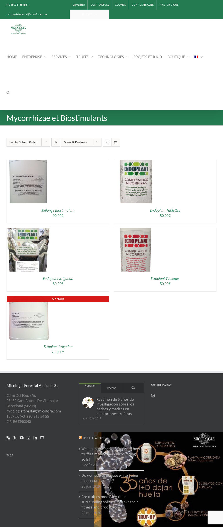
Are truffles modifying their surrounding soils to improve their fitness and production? (109, 502)
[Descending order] (55, 142)
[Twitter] (15, 437)
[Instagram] (28, 437)
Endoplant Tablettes (165, 210)
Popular (90, 385)
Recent (111, 388)
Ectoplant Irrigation (58, 346)
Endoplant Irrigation (58, 278)
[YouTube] (22, 437)
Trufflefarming (94, 438)
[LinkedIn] (35, 437)
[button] (8, 92)
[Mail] (42, 437)
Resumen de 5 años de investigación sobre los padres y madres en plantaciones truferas (115, 406)
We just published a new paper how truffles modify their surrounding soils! (110, 454)
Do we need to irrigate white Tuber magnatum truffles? (110, 478)
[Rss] (8, 437)
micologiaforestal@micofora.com (27, 14)
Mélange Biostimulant (57, 210)
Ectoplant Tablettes (165, 278)
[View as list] (116, 142)
